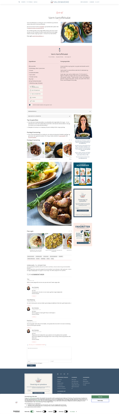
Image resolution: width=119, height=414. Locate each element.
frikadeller (42, 26)
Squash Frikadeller (54, 159)
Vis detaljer (72, 411)
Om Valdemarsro (86, 383)
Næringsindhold (32, 111)
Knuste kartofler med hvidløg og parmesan (54, 251)
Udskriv (34, 97)
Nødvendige (100, 400)
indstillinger (38, 400)
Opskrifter (61, 256)
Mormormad (46, 256)
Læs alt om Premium (61, 388)
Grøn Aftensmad (75, 381)
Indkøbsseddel (60, 383)
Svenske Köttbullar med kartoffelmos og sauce (36, 251)
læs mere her (87, 215)
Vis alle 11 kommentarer (37, 345)
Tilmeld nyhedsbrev (83, 210)
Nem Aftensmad (75, 383)
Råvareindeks (85, 381)
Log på (98, 2)
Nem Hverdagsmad (53, 256)
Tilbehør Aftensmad (31, 258)
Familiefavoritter (39, 256)
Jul (72, 388)
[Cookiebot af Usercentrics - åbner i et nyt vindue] (16, 412)
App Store (59, 393)
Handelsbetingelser (61, 386)
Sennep (48, 258)
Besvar (29, 284)
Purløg (52, 258)
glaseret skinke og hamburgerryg (36, 28)
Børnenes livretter (31, 256)
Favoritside (59, 379)
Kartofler (37, 258)
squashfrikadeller (32, 137)
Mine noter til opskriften (34, 116)
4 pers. (68, 56)
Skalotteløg (43, 258)
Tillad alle (100, 396)
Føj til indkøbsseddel (35, 87)
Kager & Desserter (75, 386)
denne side (34, 270)
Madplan (59, 381)
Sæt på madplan (36, 90)
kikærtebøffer (62, 136)
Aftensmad (74, 379)
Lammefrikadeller (35, 159)
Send (33, 101)
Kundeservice (60, 384)
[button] (69, 140)
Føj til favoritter (36, 93)
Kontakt (84, 384)
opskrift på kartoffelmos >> (38, 36)
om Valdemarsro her (83, 158)
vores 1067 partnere (31, 398)
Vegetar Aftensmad (75, 384)
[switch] (44, 412)
